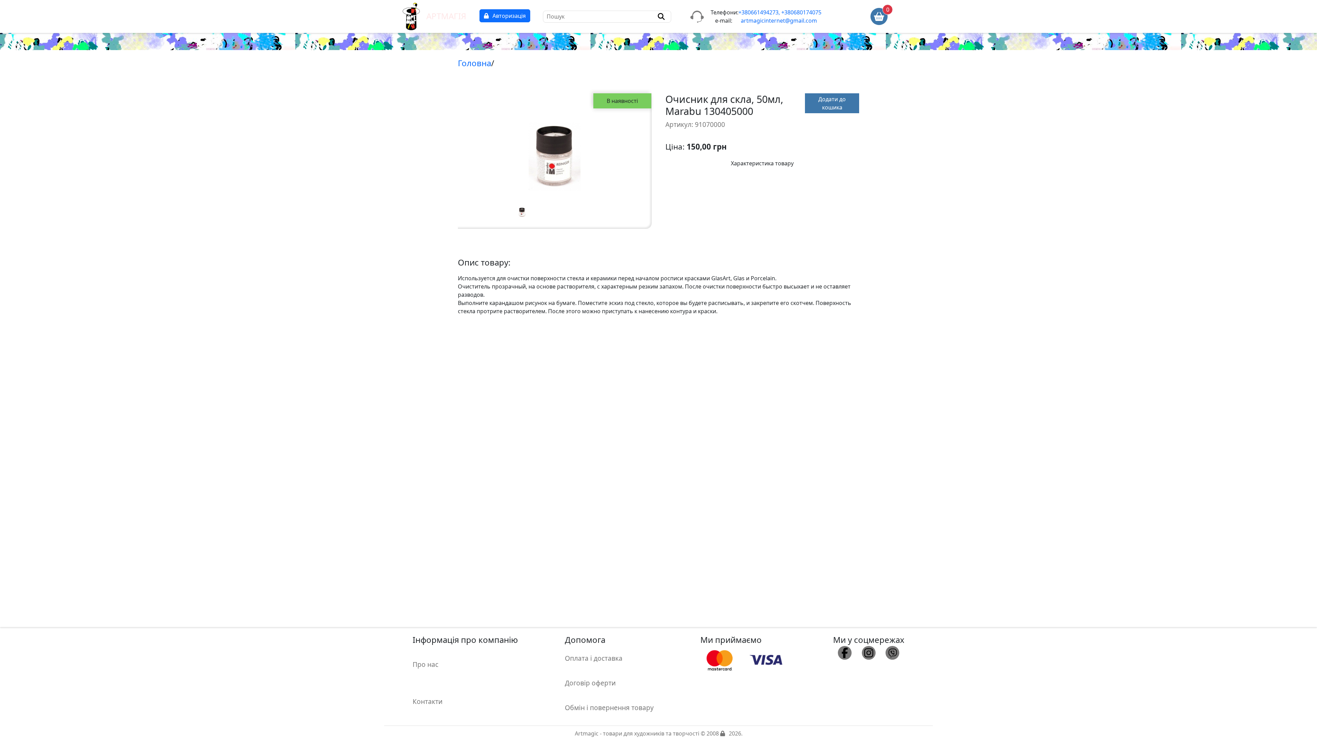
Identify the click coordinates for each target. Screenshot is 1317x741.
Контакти (427, 701)
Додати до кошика (832, 103)
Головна (474, 63)
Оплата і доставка (593, 658)
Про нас (425, 664)
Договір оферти (590, 682)
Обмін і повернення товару (609, 707)
